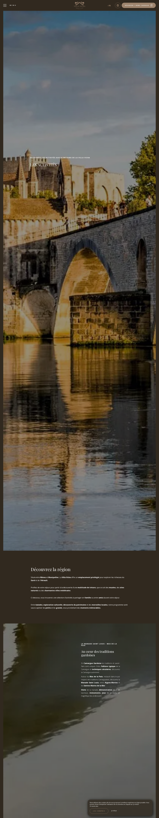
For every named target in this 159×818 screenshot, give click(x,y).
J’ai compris (99, 811)
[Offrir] (118, 5)
